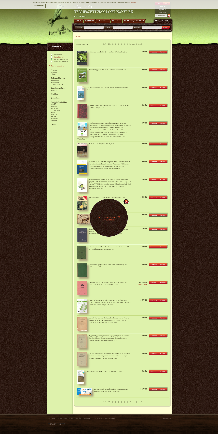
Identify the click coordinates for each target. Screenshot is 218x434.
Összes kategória (57, 66)
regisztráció (162, 9)
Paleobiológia (55, 82)
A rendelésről (75, 418)
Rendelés (163, 282)
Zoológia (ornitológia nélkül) (59, 103)
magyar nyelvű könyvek (61, 61)
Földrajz (54, 70)
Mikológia (54, 94)
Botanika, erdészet (58, 88)
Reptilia (53, 116)
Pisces (53, 112)
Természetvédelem (57, 84)
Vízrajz (53, 74)
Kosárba (162, 52)
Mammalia (54, 118)
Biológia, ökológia (58, 78)
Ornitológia (55, 98)
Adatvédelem (167, 418)
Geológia (54, 72)
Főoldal (51, 418)
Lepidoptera (56, 110)
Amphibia (54, 114)
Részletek (154, 52)
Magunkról (62, 418)
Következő (132, 44)
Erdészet (54, 90)
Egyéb (53, 124)
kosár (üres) (163, 12)
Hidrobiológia (55, 80)
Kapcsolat (88, 418)
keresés (165, 27)
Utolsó (140, 44)
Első (104, 44)
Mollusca (54, 106)
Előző (109, 44)
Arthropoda (54, 108)
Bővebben (134, 2)
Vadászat (54, 120)
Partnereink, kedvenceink (104, 418)
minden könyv (58, 54)
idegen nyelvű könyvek (61, 59)
